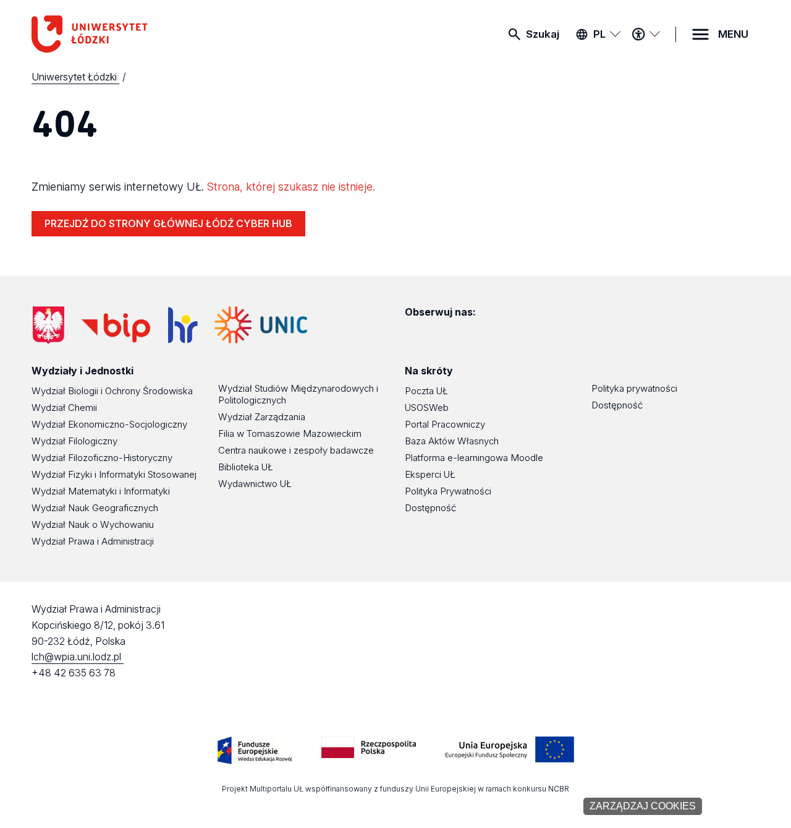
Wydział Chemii (64, 407)
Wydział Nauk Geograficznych (95, 508)
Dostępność (430, 508)
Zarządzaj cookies (643, 806)
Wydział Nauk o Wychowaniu (93, 524)
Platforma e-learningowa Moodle (474, 458)
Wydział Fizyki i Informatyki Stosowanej (114, 474)
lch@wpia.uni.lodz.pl (78, 656)
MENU (733, 34)
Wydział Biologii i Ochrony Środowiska (112, 391)
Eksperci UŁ (430, 474)
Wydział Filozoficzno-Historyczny (102, 458)
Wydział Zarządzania (261, 417)
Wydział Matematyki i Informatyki (101, 491)
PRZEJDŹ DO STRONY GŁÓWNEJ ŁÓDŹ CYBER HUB (168, 223)
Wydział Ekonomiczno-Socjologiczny (109, 424)
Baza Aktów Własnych (452, 441)
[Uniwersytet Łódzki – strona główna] (124, 34)
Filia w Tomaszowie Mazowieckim (290, 433)
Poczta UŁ (426, 391)
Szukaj (542, 34)
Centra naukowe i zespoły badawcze (296, 450)
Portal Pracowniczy (445, 424)
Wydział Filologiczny (74, 441)
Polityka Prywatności (448, 491)
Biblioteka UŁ (245, 467)
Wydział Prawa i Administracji (93, 541)
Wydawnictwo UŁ (255, 483)
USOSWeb (427, 407)
